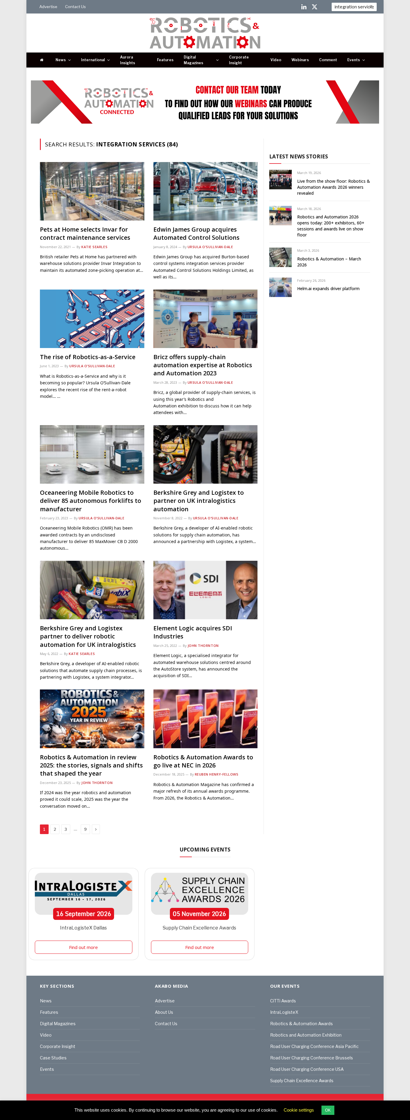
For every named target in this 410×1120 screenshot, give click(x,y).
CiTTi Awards (283, 1000)
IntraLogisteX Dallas (83, 928)
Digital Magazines (193, 60)
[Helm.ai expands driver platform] (280, 287)
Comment (328, 60)
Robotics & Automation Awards (301, 1023)
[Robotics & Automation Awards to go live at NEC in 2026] (205, 718)
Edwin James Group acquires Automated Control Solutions (196, 233)
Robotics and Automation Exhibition (306, 1034)
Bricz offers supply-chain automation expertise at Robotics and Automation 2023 (202, 365)
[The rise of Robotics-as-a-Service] (92, 319)
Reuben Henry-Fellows (217, 774)
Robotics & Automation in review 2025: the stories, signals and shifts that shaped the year (91, 765)
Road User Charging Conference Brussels (311, 1057)
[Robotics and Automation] (205, 33)
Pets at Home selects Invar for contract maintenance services (85, 233)
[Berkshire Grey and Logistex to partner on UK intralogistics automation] (205, 454)
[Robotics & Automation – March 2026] (280, 257)
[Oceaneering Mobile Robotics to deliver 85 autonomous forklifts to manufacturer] (92, 454)
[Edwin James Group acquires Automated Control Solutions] (205, 191)
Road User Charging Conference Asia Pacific (314, 1046)
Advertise (48, 6)
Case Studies (53, 1057)
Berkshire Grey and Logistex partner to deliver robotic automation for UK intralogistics (88, 636)
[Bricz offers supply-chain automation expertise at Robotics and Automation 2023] (205, 319)
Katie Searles (94, 247)
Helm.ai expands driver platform (328, 288)
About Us (164, 1012)
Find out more (83, 947)
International (93, 60)
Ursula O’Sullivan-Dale (210, 247)
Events (353, 60)
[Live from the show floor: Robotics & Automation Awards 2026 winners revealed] (280, 179)
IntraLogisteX (284, 1012)
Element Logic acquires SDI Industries (192, 632)
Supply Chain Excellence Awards (199, 928)
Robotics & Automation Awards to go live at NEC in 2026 (203, 761)
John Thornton (203, 645)
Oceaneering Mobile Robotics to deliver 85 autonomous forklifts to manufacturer (90, 500)
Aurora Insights (127, 60)
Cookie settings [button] (299, 1109)
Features (165, 60)
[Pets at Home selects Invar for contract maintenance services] (92, 191)
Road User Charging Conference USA (307, 1069)
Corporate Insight (239, 60)
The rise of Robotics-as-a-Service (87, 357)
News (61, 60)
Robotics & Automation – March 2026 (329, 262)
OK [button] (328, 1110)
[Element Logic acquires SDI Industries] (205, 590)
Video (275, 60)
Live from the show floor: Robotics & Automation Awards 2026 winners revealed (333, 187)
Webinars (300, 60)
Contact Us (75, 6)
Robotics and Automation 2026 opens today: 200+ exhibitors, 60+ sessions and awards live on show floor (330, 226)
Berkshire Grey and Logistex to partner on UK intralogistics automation (198, 500)
